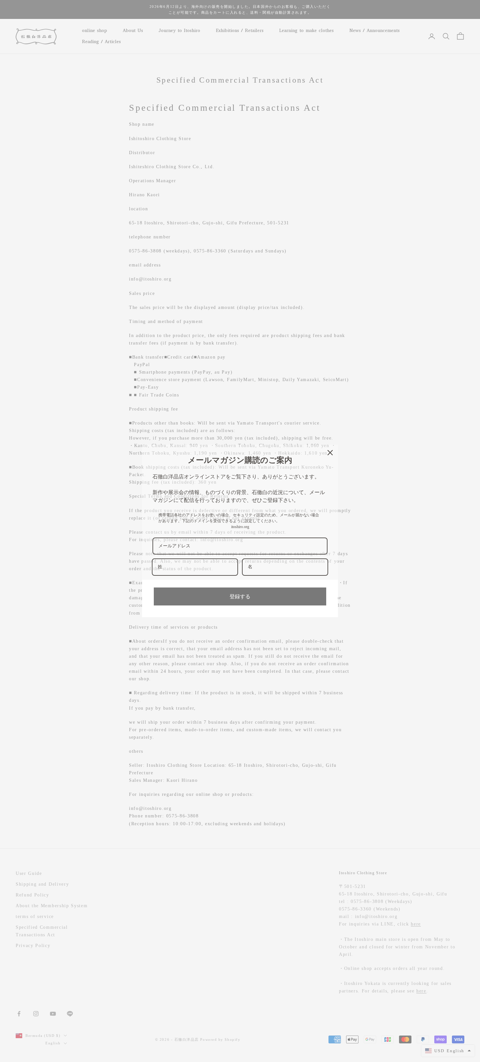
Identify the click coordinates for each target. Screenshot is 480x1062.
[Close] (330, 452)
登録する (240, 596)
